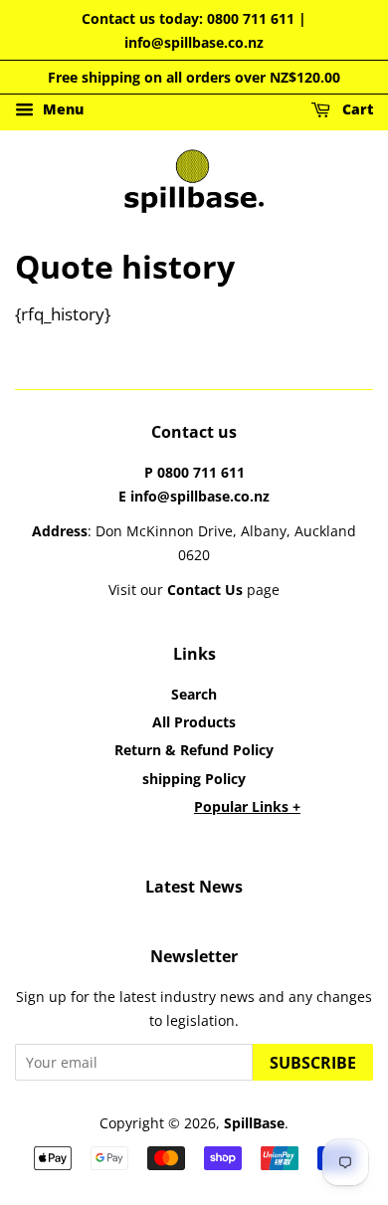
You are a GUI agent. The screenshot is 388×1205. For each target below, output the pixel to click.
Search (194, 694)
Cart (355, 109)
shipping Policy (194, 778)
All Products (194, 721)
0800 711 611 (250, 18)
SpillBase (254, 1122)
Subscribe (313, 1063)
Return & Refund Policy (194, 749)
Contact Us (205, 589)
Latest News (194, 887)
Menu (61, 109)
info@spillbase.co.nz (194, 42)
